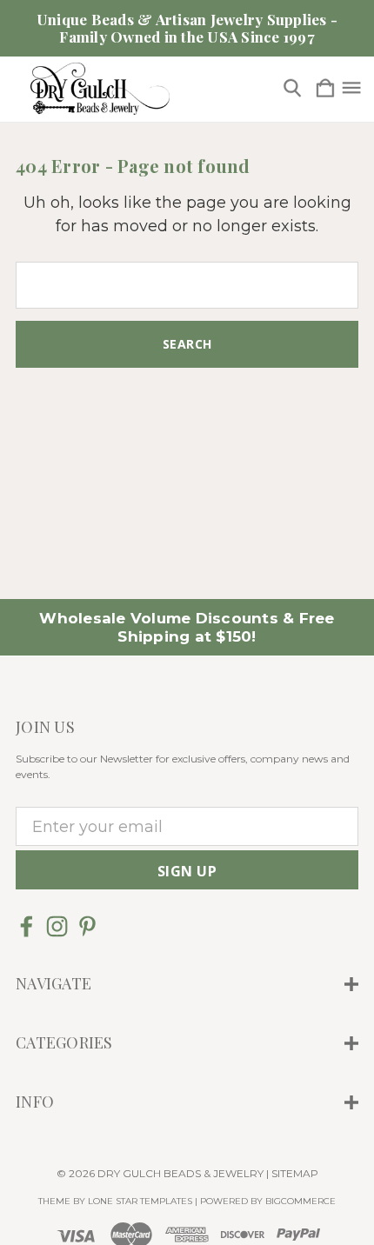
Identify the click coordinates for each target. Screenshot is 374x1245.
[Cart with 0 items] (325, 89)
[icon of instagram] (57, 926)
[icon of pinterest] (87, 926)
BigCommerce (300, 1201)
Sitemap (294, 1173)
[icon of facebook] (26, 926)
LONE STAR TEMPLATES (140, 1201)
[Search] (292, 89)
